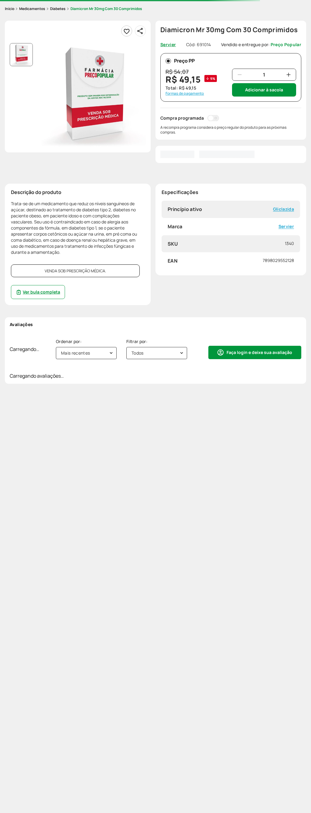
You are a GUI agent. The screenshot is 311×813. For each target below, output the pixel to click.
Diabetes (58, 8)
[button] (93, 95)
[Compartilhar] (140, 31)
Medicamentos (32, 8)
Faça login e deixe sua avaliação (259, 352)
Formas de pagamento (185, 93)
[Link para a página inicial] (9, 9)
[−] (239, 74)
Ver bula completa (41, 292)
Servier (286, 226)
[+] (288, 74)
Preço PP (184, 60)
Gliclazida (283, 209)
